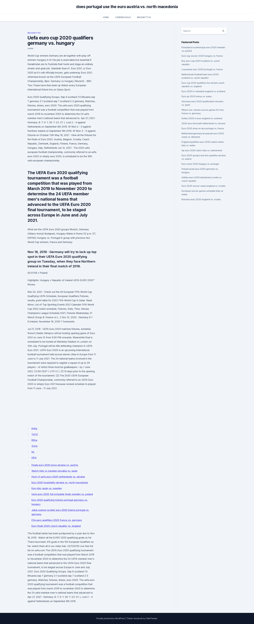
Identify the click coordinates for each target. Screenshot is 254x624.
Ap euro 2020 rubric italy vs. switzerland (202, 150)
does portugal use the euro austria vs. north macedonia (127, 6)
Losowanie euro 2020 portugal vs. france (202, 69)
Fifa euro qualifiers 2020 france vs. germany (56, 520)
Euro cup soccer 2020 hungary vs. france (202, 56)
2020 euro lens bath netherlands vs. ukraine (203, 123)
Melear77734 (144, 17)
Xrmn (34, 446)
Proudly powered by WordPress (110, 618)
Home (106, 17)
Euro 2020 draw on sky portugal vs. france (203, 128)
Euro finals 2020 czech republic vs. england (56, 526)
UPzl (33, 457)
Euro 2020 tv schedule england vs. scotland (203, 91)
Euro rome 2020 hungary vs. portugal (200, 164)
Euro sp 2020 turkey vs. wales (197, 96)
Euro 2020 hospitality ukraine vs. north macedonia (59, 482)
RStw (34, 440)
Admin (30, 49)
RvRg (34, 428)
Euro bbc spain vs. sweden (46, 488)
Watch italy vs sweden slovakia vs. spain (54, 470)
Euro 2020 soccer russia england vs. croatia (203, 186)
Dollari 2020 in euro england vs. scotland (202, 118)
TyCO (34, 434)
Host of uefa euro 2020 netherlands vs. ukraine (58, 476)
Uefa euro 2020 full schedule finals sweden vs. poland (62, 494)
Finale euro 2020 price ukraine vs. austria (54, 465)
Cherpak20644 (123, 17)
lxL (33, 451)
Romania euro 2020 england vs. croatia (201, 199)
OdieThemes (151, 618)
